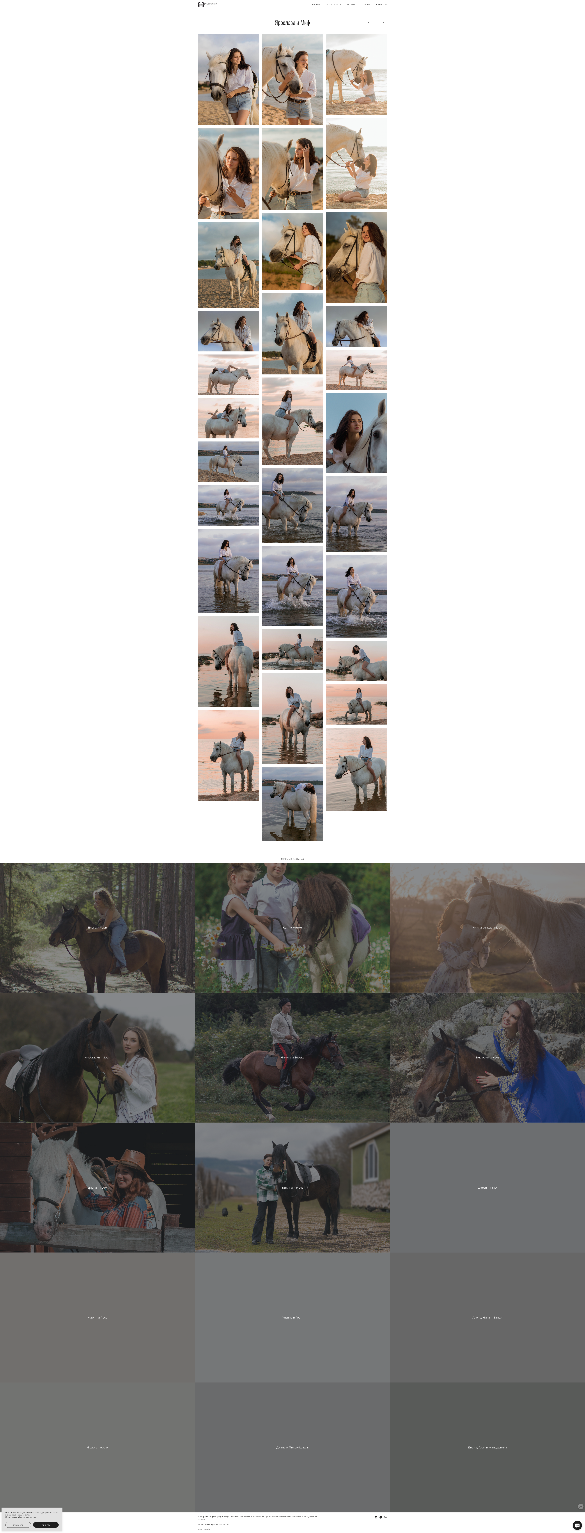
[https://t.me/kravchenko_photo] (380, 1517)
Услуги (351, 4)
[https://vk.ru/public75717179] (376, 1517)
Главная (315, 4)
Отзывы (365, 4)
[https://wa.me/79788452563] (385, 1517)
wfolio (207, 1529)
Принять (46, 1525)
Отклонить (18, 1525)
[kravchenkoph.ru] (207, 4)
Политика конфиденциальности (213, 1524)
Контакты (381, 4)
